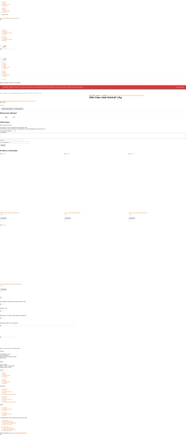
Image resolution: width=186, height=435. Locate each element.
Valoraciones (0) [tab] (19, 108)
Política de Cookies (7, 424)
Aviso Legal (6, 420)
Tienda (4, 3)
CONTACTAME (180, 87)
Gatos (10, 93)
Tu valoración (3, 132)
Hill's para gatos (125, 95)
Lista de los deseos (7, 391)
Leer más (3, 218)
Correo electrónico (4, 142)
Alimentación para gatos (17, 93)
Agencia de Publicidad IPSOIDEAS (18, 433)
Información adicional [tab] (7, 108)
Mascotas (5, 31)
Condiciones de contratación (9, 394)
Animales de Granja (7, 32)
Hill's (25, 93)
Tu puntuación (3, 131)
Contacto (5, 5)
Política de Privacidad (8, 421)
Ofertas (4, 34)
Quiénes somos (6, 4)
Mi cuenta (5, 389)
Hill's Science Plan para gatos (136, 95)
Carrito (4, 390)
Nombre (2, 140)
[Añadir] (0, 220)
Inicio (4, 1)
